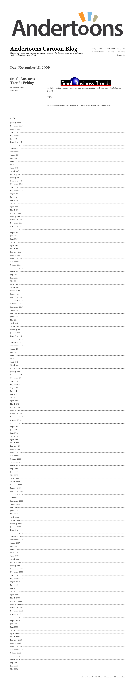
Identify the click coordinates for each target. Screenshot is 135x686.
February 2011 (15, 407)
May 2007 (14, 553)
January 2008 (15, 527)
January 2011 (15, 410)
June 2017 (13, 161)
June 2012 (14, 356)
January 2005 (15, 643)
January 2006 (15, 604)
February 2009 (16, 485)
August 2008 (15, 504)
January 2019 (15, 129)
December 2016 (16, 181)
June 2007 (14, 549)
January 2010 (15, 449)
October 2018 (15, 132)
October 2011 (15, 381)
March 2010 (14, 443)
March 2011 (14, 404)
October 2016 (15, 187)
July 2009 (14, 469)
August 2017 (14, 155)
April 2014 (14, 284)
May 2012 (14, 359)
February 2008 (16, 524)
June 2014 (14, 278)
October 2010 (15, 420)
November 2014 (16, 262)
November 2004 (16, 650)
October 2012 (15, 343)
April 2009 (14, 478)
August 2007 (15, 543)
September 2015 (16, 229)
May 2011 (13, 398)
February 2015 (15, 252)
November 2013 (16, 301)
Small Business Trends (104, 105)
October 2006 (15, 575)
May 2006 (14, 591)
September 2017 (16, 152)
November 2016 (16, 184)
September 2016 (16, 191)
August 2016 (14, 194)
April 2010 (14, 440)
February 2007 (16, 562)
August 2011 (14, 388)
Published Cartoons (71, 105)
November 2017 (16, 145)
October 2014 (15, 265)
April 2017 (14, 168)
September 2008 (16, 501)
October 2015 (15, 226)
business (93, 105)
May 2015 (13, 242)
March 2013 (14, 326)
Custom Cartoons (97, 52)
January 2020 (15, 123)
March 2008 (15, 520)
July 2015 (13, 236)
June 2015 (14, 239)
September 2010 (16, 423)
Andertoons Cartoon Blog (43, 49)
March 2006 (15, 598)
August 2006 (15, 582)
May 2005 (14, 630)
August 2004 (15, 659)
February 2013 (15, 330)
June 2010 (14, 433)
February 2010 (15, 446)
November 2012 (16, 339)
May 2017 (13, 165)
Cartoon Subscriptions (116, 49)
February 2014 (15, 291)
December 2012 (16, 336)
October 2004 (15, 653)
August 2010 (15, 427)
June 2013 (14, 317)
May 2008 (14, 514)
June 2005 (14, 627)
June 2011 (13, 394)
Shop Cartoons (98, 49)
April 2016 (14, 207)
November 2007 (16, 533)
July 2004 (14, 663)
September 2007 (16, 540)
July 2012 (13, 352)
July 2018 (13, 139)
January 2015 (15, 255)
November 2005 (16, 611)
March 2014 (14, 288)
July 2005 (14, 624)
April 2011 (14, 401)
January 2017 (15, 178)
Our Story (121, 52)
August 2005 (15, 621)
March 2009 (15, 482)
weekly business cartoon (66, 88)
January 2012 (15, 372)
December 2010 (16, 414)
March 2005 (15, 637)
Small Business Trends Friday (22, 81)
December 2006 (16, 569)
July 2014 (13, 275)
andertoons (14, 91)
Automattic (120, 677)
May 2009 (14, 475)
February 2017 (15, 174)
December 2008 (16, 491)
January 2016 (15, 216)
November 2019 (16, 126)
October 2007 (15, 537)
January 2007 (15, 566)
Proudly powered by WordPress (91, 677)
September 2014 (16, 268)
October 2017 (15, 149)
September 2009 (16, 462)
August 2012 (14, 349)
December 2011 (16, 375)
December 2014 (16, 258)
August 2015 (14, 233)
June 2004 (14, 666)
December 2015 (16, 220)
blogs (88, 105)
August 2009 (15, 465)
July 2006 (14, 585)
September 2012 (16, 346)
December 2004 (16, 646)
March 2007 (15, 559)
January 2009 (15, 488)
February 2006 (16, 601)
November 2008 (16, 494)
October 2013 (15, 304)
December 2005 (16, 608)
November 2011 (16, 378)
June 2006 (14, 588)
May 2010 (14, 436)
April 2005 (14, 633)
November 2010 (16, 417)
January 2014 (15, 294)
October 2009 (15, 459)
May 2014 (14, 281)
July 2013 (13, 313)
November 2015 (16, 223)
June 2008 (14, 511)
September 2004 (16, 656)
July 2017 (13, 158)
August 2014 (14, 271)
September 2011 (16, 385)
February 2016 (15, 213)
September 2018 (16, 136)
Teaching (110, 52)
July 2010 (13, 430)
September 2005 (16, 617)
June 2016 (14, 200)
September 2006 (16, 579)
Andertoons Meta (59, 105)
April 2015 (14, 246)
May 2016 (14, 203)
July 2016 (13, 197)
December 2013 (16, 297)
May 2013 (14, 320)
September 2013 (16, 307)
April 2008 (14, 517)
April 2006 (14, 595)
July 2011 (13, 391)
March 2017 (14, 171)
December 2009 (16, 452)
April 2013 (14, 323)
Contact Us (120, 55)
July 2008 (14, 507)
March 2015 (14, 249)
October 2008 (15, 498)
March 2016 (14, 210)
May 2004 (14, 669)
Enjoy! (49, 97)
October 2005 (15, 614)
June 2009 (14, 472)
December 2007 (16, 530)
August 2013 (14, 310)
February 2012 (15, 368)
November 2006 (16, 572)
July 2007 (13, 546)
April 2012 (14, 362)
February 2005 (16, 640)
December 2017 (16, 142)
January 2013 (15, 333)
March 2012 (14, 365)
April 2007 (14, 556)
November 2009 (16, 456)
